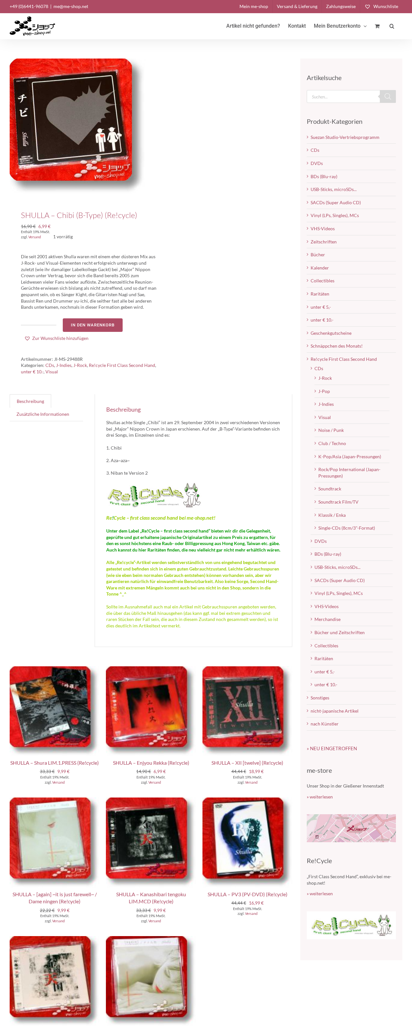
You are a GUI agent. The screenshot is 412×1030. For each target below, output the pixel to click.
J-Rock (80, 365)
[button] (391, 26)
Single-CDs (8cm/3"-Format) (346, 528)
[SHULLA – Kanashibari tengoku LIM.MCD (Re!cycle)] (151, 800)
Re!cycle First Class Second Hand (122, 365)
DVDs (317, 163)
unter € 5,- (321, 307)
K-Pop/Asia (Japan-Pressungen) (349, 456)
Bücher (318, 254)
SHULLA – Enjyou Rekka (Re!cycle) (151, 763)
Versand (34, 237)
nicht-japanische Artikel (335, 711)
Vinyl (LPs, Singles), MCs (335, 215)
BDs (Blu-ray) (324, 176)
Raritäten (320, 293)
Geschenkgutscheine (331, 333)
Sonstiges (320, 697)
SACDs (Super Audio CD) (336, 202)
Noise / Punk (331, 430)
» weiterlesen (320, 796)
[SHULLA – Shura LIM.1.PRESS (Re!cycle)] (54, 669)
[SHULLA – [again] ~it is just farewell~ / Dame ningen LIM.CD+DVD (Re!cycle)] (151, 939)
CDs (49, 365)
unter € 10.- (32, 371)
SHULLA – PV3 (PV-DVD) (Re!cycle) (247, 894)
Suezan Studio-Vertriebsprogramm (345, 137)
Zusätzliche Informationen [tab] (42, 414)
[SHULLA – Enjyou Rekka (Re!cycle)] (151, 669)
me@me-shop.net (70, 6)
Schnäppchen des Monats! (337, 346)
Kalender (320, 267)
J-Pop (324, 391)
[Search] (388, 96)
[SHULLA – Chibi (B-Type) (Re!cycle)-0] (77, 126)
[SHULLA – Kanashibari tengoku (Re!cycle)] (54, 939)
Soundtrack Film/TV (338, 502)
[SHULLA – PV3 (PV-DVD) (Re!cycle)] (247, 800)
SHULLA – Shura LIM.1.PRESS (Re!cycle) (54, 763)
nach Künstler (325, 723)
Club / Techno (332, 443)
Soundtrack (329, 488)
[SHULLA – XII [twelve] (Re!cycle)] (247, 669)
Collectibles (322, 280)
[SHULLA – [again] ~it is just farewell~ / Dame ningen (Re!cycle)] (54, 800)
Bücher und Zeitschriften (339, 632)
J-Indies (63, 365)
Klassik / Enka (332, 515)
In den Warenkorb (93, 325)
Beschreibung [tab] (30, 401)
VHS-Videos (323, 228)
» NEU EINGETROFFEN (332, 748)
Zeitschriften (324, 241)
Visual (51, 371)
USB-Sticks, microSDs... (334, 189)
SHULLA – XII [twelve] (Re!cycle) (247, 763)
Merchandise (327, 619)
